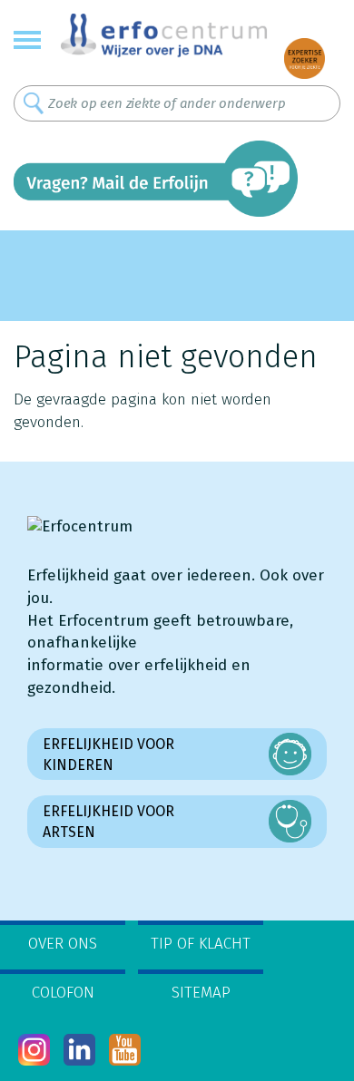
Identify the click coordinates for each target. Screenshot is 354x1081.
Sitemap (201, 992)
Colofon (63, 992)
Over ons (62, 943)
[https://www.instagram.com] (34, 1050)
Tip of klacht (201, 943)
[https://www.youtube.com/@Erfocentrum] (125, 1050)
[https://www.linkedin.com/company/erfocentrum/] (79, 1050)
